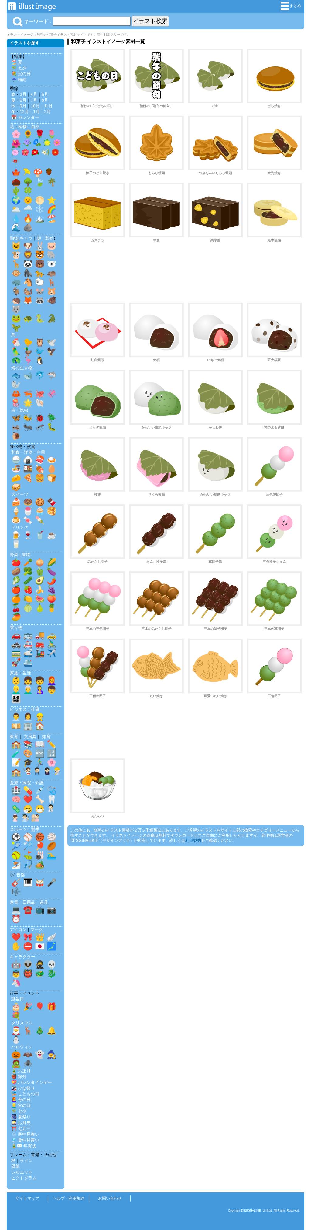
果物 (26, 554)
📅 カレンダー (25, 117)
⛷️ (16, 864)
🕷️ (28, 1063)
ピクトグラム (24, 1177)
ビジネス (18, 709)
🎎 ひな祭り (23, 1088)
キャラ (26, 238)
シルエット (21, 1172)
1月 (36, 111)
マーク (36, 929)
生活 (26, 672)
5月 (45, 94)
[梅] (25, 153)
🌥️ (16, 209)
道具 (43, 902)
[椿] (35, 153)
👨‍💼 (16, 717)
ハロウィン (21, 1046)
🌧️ (28, 209)
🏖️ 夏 (16, 62)
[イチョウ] (27, 173)
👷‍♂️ (40, 717)
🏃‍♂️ (40, 762)
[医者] (51, 809)
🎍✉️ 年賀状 (23, 1145)
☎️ (28, 910)
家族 (14, 672)
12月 (24, 111)
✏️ (51, 744)
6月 (23, 100)
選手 (35, 829)
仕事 (35, 709)
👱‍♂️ (16, 689)
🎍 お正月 (21, 1070)
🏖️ (51, 218)
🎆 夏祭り (21, 1116)
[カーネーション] (15, 153)
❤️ (28, 799)
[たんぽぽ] (47, 144)
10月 (35, 105)
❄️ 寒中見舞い (25, 1134)
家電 (14, 902)
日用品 (28, 902)
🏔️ (40, 218)
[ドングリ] (49, 173)
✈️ (51, 653)
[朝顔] (37, 144)
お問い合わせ (110, 1198)
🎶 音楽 (17, 874)
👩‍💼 (28, 717)
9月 (23, 105)
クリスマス (21, 1022)
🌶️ (51, 580)
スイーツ (19, 494)
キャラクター (22, 956)
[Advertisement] (185, 275)
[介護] (35, 819)
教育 (14, 736)
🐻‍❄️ (51, 264)
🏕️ (40, 864)
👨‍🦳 (28, 689)
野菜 (14, 554)
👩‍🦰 (51, 680)
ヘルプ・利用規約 (68, 1198)
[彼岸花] (15, 163)
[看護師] (15, 819)
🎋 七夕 (18, 68)
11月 (48, 105)
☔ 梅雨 (18, 79)
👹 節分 (18, 1076)
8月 (45, 100)
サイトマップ (27, 1198)
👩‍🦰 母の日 (21, 1099)
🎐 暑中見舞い (25, 1140)
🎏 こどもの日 (25, 1093)
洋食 (28, 452)
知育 (46, 736)
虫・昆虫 (19, 410)
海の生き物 (21, 367)
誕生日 (17, 998)
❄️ (40, 209)
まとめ (295, 5)
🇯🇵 (40, 946)
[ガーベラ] (55, 153)
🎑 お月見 (21, 1122)
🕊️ (51, 342)
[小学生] (37, 772)
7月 (34, 100)
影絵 (49, 238)
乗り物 (16, 627)
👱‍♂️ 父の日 (21, 1105)
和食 (15, 452)
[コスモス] (57, 144)
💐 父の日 (21, 73)
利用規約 (193, 840)
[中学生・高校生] (47, 772)
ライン (26, 1160)
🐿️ (28, 291)
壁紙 (15, 1166)
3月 (23, 94)
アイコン (18, 929)
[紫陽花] (27, 144)
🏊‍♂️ (51, 855)
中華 (41, 452)
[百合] (45, 153)
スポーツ (18, 829)
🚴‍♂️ (51, 644)
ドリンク (19, 527)
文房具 (30, 736)
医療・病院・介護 (27, 782)
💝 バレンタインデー (31, 1082)
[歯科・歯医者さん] (25, 819)
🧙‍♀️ (51, 1054)
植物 (22, 126)
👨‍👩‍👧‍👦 (16, 698)
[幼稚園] (57, 772)
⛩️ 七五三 (21, 1128)
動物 (14, 238)
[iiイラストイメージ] (32, 7)
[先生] (27, 772)
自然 (35, 126)
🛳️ (28, 662)
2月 (47, 111)
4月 (34, 94)
